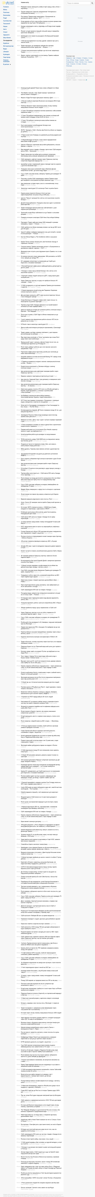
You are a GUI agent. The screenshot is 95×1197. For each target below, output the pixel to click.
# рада (77, 60)
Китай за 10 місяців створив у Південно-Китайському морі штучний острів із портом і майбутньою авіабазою (39, 1050)
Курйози (6, 43)
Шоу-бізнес (7, 37)
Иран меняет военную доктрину (31, 821)
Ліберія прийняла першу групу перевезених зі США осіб (38, 607)
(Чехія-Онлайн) (38, 742)
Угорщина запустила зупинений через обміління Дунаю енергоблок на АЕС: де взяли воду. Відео (38, 169)
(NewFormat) (37, 486)
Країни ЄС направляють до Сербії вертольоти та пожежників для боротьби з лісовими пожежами (40, 771)
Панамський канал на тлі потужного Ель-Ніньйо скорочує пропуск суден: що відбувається (39, 430)
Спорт (5, 32)
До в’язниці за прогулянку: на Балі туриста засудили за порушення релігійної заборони (38, 872)
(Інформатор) (37, 688)
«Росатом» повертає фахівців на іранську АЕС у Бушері (39, 541)
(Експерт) (39, 165)
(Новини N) (56, 98)
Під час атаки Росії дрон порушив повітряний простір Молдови (41, 1095)
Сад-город (6, 57)
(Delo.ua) (36, 836)
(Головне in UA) (25, 803)
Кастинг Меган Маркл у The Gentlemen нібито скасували (39, 237)
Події (5, 18)
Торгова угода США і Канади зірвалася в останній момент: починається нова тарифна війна (39, 305)
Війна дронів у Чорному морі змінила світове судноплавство (40, 449)
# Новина (78, 58)
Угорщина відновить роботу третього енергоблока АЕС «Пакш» (41, 603)
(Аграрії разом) (42, 674)
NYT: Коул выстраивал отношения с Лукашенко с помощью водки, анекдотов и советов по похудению (40, 401)
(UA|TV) (44, 431)
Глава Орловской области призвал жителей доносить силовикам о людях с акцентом (38, 731)
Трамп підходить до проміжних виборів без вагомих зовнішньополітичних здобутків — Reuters (37, 46)
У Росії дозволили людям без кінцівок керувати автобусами (40, 1182)
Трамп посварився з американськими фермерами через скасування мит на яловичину (38, 1008)
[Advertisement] (39, 72)
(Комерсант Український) (33, 52)
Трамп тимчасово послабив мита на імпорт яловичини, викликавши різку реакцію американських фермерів (38, 155)
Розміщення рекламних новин (74, 76)
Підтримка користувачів (72, 70)
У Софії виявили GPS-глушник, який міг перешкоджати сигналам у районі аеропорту (38, 953)
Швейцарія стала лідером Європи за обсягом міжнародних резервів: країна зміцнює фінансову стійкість (39, 848)
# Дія (74, 58)
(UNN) (43, 263)
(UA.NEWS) (31, 8)
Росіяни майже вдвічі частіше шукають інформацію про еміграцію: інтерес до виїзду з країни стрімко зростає (38, 776)
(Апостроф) (34, 557)
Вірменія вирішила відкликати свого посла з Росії (36, 499)
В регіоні (6, 64)
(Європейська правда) (36, 633)
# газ (86, 62)
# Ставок (78, 64)
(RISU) (29, 1149)
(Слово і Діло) (36, 146)
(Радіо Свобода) (36, 381)
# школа (90, 62)
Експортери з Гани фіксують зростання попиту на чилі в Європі (41, 1124)
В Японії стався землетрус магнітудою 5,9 (34, 324)
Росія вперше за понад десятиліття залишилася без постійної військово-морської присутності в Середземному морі (40, 478)
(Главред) (35, 949)
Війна (5, 9)
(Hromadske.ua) (37, 373)
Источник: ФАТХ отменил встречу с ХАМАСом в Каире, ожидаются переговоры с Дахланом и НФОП (38, 508)
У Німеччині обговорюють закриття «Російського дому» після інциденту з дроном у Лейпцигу (40, 1086)
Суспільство (7, 20)
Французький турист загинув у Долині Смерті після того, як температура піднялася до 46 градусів (39, 342)
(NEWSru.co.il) (39, 13)
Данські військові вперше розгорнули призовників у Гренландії (40, 327)
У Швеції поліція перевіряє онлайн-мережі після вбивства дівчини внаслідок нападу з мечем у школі (39, 566)
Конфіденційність (71, 74)
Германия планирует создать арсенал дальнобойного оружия (40, 919)
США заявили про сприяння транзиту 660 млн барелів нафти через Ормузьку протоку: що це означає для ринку (40, 937)
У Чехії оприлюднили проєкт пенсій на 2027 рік (36, 967)
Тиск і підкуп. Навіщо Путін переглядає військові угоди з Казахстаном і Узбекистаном (39, 657)
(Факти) (33, 475)
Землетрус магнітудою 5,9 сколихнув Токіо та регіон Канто (39, 188)
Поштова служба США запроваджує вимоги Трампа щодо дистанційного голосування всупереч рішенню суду (39, 179)
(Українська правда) (51, 864)
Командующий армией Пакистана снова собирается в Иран (40, 88)
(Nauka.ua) (29, 1121)
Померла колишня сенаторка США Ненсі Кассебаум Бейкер (40, 217)
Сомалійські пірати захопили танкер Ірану (34, 844)
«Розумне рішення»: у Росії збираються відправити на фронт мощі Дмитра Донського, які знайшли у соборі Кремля (40, 825)
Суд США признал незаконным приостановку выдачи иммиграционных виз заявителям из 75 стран (38, 1046)
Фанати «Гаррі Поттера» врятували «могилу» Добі (37, 97)
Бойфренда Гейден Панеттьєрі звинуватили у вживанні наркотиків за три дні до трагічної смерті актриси (38, 1037)
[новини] (8, 3)
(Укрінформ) (57, 180)
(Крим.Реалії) (30, 1034)
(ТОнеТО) (43, 445)
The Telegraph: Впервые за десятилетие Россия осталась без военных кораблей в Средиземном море (40, 1110)
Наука (5, 26)
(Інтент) (23, 450)
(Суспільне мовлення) (32, 465)
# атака (90, 58)
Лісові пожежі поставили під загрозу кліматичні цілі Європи (39, 494)
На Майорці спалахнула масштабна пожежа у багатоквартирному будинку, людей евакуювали (36, 396)
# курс (67, 64)
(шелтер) (51, 117)
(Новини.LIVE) (35, 368)
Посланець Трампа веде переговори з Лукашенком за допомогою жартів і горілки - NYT (38, 17)
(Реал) (55, 376)
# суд (67, 60)
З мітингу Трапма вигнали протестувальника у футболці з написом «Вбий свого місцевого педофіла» (39, 943)
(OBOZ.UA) (50, 170)
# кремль (82, 60)
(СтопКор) (37, 990)
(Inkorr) (28, 316)
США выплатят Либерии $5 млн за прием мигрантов (37, 915)
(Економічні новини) (38, 358)
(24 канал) (48, 23)
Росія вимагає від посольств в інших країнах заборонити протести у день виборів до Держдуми (39, 1055)
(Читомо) (41, 1153)
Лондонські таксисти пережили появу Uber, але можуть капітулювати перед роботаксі (38, 444)
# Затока (81, 62)
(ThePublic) (29, 893)
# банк (76, 62)
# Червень (85, 58)
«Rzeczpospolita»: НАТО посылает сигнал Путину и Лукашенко (41, 1178)
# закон (87, 60)
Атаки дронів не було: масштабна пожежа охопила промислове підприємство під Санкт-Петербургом (41, 22)
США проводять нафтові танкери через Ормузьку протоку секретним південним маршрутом (39, 160)
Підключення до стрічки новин (80, 72)
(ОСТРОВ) (32, 628)
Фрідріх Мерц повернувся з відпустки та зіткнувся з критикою (40, 489)
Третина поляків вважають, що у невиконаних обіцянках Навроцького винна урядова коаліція (39, 887)
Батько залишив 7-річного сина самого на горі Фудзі (37, 1187)
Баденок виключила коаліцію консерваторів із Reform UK (39, 637)
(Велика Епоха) (30, 455)
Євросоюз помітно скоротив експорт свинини (35, 923)
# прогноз (72, 64)
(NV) (38, 94)
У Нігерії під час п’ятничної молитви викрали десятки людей (40, 682)
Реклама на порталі (88, 76)
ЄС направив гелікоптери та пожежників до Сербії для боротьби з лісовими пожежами (38, 261)
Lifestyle (6, 51)
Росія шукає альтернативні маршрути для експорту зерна (39, 802)
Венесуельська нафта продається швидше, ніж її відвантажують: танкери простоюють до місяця (36, 1075)
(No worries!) (24, 436)
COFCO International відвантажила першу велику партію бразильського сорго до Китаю (39, 867)
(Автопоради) (30, 756)
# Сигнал (84, 64)
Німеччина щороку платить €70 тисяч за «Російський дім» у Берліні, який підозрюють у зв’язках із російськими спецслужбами (40, 390)
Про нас (68, 72)
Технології (6, 23)
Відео (5, 48)
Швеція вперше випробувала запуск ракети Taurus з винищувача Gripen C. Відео (37, 1028)
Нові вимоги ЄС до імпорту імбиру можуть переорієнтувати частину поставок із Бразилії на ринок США (40, 702)
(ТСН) (31, 42)
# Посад (72, 60)
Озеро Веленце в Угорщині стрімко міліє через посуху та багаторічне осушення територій (39, 300)
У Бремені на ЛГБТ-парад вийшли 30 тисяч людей (37, 696)
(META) (27, 1061)
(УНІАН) (41, 258)
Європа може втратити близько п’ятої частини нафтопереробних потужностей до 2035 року (35, 194)
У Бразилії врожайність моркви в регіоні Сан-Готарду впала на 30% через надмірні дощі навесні (40, 783)
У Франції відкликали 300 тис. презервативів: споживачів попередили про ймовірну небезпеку (39, 807)
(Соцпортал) (39, 928)
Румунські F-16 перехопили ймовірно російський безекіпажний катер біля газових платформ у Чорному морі (41, 911)
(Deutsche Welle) (25, 698)
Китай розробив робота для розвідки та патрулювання (38, 434)
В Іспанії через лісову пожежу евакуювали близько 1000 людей (41, 1013)
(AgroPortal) (53, 924)
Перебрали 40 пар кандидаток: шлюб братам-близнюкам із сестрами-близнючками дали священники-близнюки (40, 882)
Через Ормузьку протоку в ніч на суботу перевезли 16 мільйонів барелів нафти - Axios (38, 613)
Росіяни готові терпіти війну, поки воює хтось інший (37, 1139)
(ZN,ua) (50, 47)
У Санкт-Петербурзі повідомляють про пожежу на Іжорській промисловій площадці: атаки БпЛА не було (40, 116)
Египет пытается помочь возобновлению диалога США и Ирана (41, 551)
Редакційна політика (82, 74)
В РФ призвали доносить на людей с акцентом (36, 1042)
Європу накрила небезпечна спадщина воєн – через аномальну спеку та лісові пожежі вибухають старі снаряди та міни (41, 666)
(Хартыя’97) (37, 127)
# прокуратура (70, 62)
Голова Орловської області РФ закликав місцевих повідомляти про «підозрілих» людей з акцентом (41, 532)
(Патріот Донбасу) (36, 392)
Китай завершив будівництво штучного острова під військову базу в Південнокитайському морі (40, 736)
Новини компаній (6, 60)
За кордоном (7, 40)
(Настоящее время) (46, 732)
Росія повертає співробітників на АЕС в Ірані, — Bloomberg (39, 721)
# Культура (69, 66)
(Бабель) (23, 604)
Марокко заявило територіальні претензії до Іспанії (37, 376)
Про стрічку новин (85, 70)
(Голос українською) (32, 648)
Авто (5, 29)
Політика (6, 12)
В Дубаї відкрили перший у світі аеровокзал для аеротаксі (39, 792)
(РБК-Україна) (46, 18)
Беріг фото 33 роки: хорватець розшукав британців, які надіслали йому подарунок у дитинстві (38, 862)
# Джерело (69, 58)
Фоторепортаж (8, 46)
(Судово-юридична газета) (31, 619)
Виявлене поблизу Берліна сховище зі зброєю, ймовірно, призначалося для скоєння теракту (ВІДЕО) (39, 692)
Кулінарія (6, 54)
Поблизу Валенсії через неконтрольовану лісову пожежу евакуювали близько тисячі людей (39, 106)
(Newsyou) (28, 37)
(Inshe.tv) (23, 747)
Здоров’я (6, 34)
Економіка (6, 15)
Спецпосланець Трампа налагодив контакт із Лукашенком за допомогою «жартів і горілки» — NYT (40, 247)
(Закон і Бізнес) (31, 964)
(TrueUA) (39, 292)
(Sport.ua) (30, 131)
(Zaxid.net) (31, 518)
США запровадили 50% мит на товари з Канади (36, 589)
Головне (6, 6)
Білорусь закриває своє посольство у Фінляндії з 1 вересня (40, 1003)
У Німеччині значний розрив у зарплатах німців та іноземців (40, 998)
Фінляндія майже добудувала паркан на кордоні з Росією (39, 745)
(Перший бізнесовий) (26, 779)
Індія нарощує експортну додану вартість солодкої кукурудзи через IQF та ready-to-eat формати (40, 1018)
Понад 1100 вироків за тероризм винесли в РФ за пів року (39, 980)
